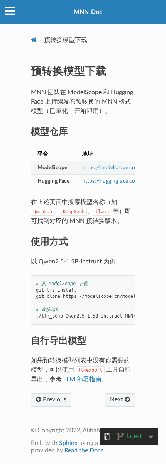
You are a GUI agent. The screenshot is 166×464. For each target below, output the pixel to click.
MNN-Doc (88, 12)
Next (117, 399)
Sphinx (68, 443)
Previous (53, 399)
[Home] (34, 40)
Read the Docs (83, 450)
